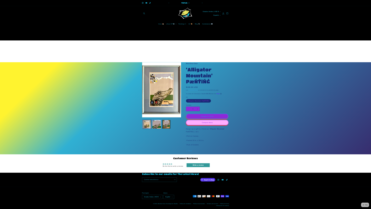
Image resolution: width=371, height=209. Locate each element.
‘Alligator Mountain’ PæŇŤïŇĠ (198, 101)
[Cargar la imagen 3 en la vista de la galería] (166, 124)
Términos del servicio (212, 203)
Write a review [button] (198, 165)
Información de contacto (222, 205)
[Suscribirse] (174, 179)
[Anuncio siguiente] (202, 3)
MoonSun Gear (162, 203)
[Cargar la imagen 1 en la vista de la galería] (147, 124)
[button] (144, 13)
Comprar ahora (207, 122)
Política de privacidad (199, 203)
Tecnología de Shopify (172, 203)
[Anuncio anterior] (169, 3)
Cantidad (188, 105)
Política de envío (224, 203)
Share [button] (190, 151)
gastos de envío (193, 90)
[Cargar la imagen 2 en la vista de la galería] (156, 124)
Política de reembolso (185, 203)
